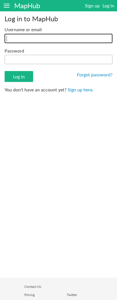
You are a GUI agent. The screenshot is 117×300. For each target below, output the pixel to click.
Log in (108, 5)
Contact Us (32, 286)
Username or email (23, 29)
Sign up (92, 5)
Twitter (72, 295)
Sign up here (80, 89)
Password (14, 50)
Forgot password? (94, 74)
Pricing (29, 295)
